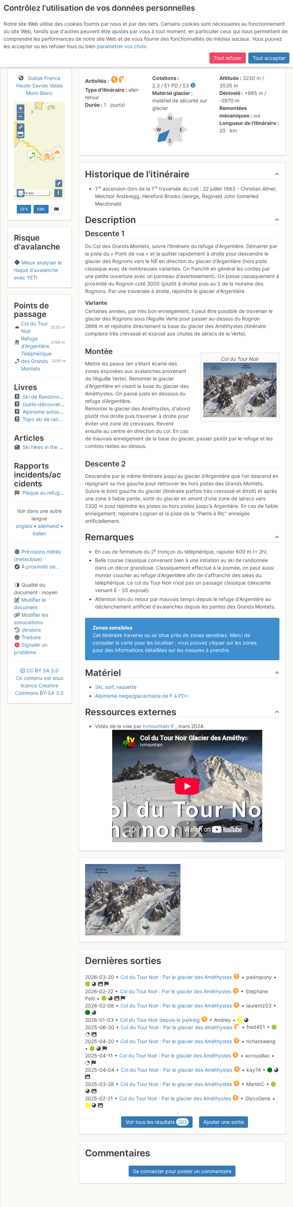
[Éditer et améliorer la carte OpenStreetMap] (58, 183)
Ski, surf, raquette (115, 687)
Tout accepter (269, 58)
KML (41, 209)
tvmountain (156, 726)
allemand (48, 526)
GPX (24, 209)
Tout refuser (228, 58)
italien (39, 533)
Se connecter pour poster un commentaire (182, 1171)
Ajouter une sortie (223, 1122)
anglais (25, 526)
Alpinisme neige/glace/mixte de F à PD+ (141, 696)
